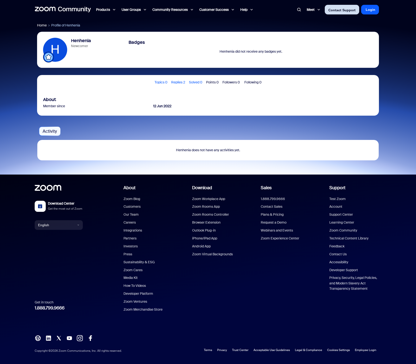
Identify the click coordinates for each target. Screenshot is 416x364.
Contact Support (342, 10)
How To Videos (135, 285)
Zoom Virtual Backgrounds (212, 254)
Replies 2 (178, 82)
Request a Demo (273, 222)
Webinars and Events (277, 230)
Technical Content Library (349, 238)
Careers (130, 222)
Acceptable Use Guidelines (272, 350)
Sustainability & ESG (139, 262)
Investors (131, 246)
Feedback (336, 246)
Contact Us (338, 254)
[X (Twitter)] (59, 338)
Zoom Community (343, 230)
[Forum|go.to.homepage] (63, 10)
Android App (201, 246)
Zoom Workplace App (208, 199)
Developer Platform (138, 293)
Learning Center (341, 222)
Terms (208, 350)
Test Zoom (337, 199)
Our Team (131, 214)
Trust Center (240, 350)
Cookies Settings (338, 350)
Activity (50, 131)
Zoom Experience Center (280, 238)
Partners (130, 238)
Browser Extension (206, 222)
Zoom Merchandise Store (143, 309)
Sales (266, 188)
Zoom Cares (133, 270)
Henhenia (81, 40)
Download (202, 188)
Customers (132, 206)
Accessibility (338, 262)
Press (128, 254)
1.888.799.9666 (50, 308)
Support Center (341, 214)
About (130, 188)
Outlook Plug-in (204, 230)
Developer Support (343, 270)
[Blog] (38, 338)
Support (337, 188)
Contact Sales (271, 206)
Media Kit (131, 278)
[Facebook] (90, 338)
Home (42, 25)
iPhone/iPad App (204, 238)
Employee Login (365, 350)
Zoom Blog (132, 199)
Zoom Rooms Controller (210, 214)
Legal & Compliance (308, 350)
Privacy (222, 350)
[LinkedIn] (48, 338)
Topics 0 (161, 82)
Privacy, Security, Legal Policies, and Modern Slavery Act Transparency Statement (353, 283)
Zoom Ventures (135, 301)
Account (335, 206)
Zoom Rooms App (206, 206)
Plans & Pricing (272, 214)
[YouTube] (69, 338)
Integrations (133, 230)
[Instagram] (80, 338)
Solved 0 (195, 82)
